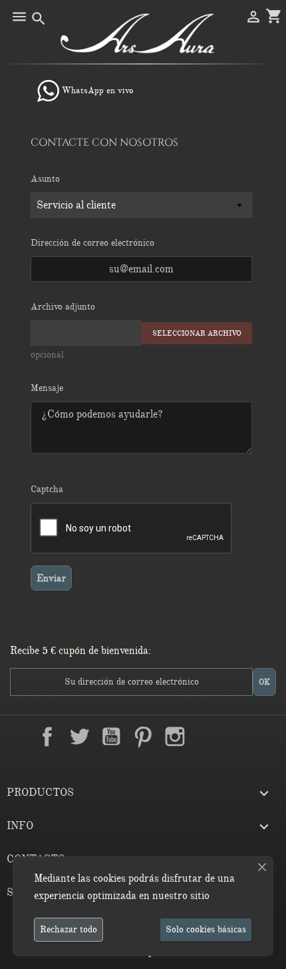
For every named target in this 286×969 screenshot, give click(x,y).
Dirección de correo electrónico (92, 242)
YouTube (111, 736)
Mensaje (47, 388)
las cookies (102, 878)
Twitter (79, 736)
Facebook (47, 736)
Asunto (45, 178)
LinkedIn (207, 736)
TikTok (238, 736)
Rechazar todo (68, 929)
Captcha (47, 489)
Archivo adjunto (63, 306)
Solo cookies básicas (206, 929)
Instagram (175, 736)
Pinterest (143, 736)
